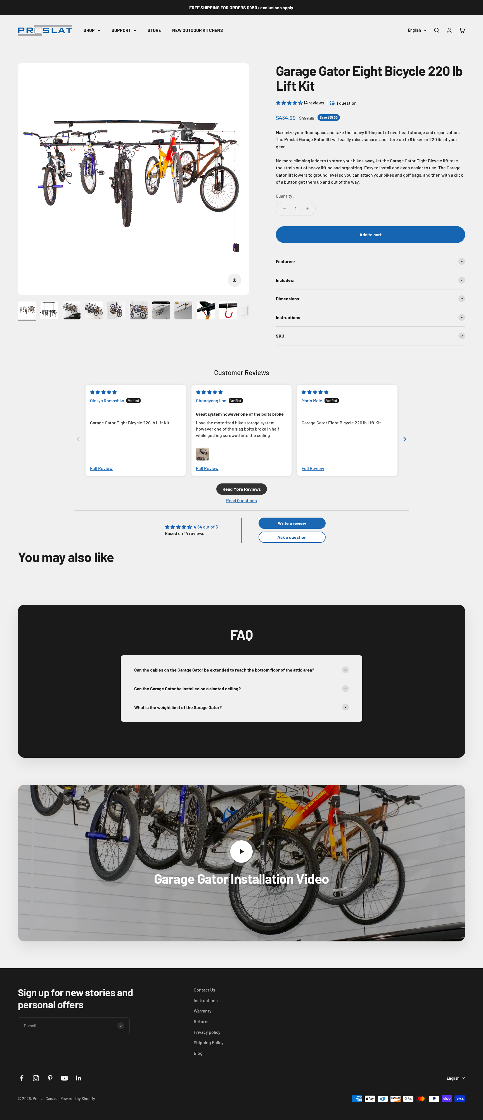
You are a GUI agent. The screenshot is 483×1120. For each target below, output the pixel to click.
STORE (154, 30)
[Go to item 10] (228, 311)
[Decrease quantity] (284, 209)
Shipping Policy (209, 1042)
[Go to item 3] (71, 311)
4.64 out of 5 (206, 526)
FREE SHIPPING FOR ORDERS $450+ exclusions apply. (241, 7)
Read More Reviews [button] (241, 489)
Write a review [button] (292, 523)
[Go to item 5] (116, 311)
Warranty (203, 1010)
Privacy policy (207, 1032)
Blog (198, 1053)
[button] (290, 102)
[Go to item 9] (206, 311)
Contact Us (204, 989)
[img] (103, 392)
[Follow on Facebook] (21, 1078)
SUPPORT (121, 30)
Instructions (206, 1000)
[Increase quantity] (307, 209)
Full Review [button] (101, 468)
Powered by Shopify (77, 1098)
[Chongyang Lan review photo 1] (202, 454)
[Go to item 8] (183, 311)
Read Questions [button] (241, 500)
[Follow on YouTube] (64, 1078)
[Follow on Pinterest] (50, 1078)
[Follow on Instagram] (36, 1078)
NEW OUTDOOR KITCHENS (197, 30)
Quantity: (285, 195)
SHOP (89, 30)
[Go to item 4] (94, 311)
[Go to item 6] (139, 311)
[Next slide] (404, 439)
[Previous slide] (78, 439)
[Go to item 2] (49, 311)
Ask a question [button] (292, 537)
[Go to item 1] (27, 311)
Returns (202, 1021)
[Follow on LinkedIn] (78, 1078)
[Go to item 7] (161, 311)
